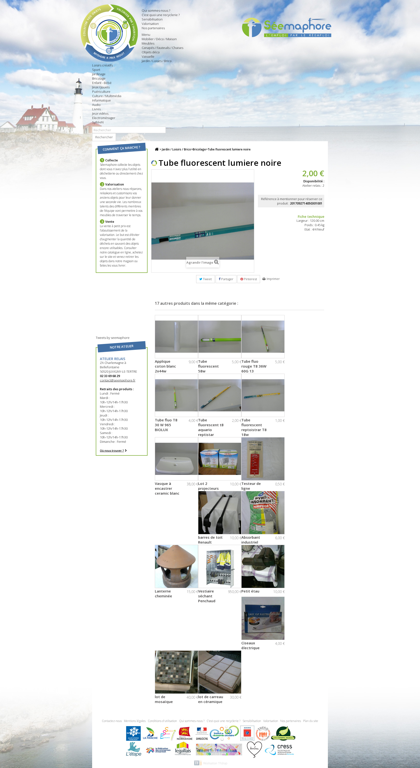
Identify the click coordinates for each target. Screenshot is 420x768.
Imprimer (273, 279)
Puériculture (101, 91)
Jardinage (98, 74)
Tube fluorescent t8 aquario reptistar (211, 427)
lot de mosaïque (164, 699)
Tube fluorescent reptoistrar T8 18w (254, 427)
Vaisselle (148, 56)
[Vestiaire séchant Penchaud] (219, 566)
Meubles (148, 43)
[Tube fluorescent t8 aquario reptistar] (219, 395)
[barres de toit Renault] (219, 512)
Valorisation (150, 23)
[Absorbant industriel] (263, 512)
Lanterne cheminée (163, 593)
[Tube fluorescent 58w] (219, 336)
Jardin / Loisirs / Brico (157, 61)
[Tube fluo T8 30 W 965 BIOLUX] (176, 395)
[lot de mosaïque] (176, 672)
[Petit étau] (263, 566)
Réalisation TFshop (215, 763)
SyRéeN (98, 122)
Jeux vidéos (100, 113)
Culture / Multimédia (106, 96)
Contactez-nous (112, 721)
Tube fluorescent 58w (208, 366)
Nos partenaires (153, 28)
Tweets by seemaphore (113, 337)
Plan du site (310, 721)
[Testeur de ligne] (263, 459)
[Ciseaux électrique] (263, 618)
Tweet (207, 279)
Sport (96, 69)
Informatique (101, 100)
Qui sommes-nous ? (156, 10)
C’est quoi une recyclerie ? (161, 15)
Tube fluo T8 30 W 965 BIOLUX (166, 424)
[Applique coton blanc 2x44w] (176, 336)
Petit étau (250, 591)
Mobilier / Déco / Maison (159, 39)
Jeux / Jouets (101, 87)
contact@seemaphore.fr (117, 380)
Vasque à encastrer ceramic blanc (167, 488)
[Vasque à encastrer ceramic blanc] (176, 459)
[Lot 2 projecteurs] (219, 459)
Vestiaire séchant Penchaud (206, 596)
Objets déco (151, 52)
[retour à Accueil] (157, 149)
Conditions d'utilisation (163, 721)
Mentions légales (135, 721)
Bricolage (98, 78)
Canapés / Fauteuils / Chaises (162, 48)
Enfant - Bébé (102, 83)
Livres (96, 109)
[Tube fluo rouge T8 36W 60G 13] (263, 336)
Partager (226, 279)
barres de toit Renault (210, 540)
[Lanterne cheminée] (176, 566)
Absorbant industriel (250, 540)
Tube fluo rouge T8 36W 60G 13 (253, 366)
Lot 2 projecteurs (208, 486)
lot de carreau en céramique (210, 699)
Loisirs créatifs (102, 65)
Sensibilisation (152, 19)
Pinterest (250, 279)
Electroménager (103, 118)
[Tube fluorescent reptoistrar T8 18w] (263, 395)
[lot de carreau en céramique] (219, 672)
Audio (96, 104)
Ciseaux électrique (250, 645)
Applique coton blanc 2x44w (165, 366)
